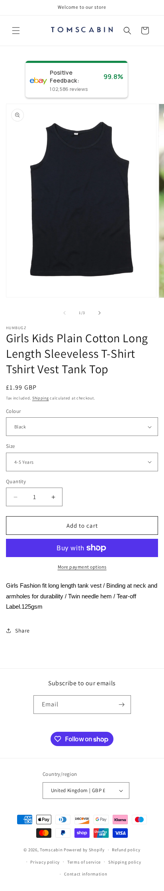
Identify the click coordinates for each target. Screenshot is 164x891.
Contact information (85, 874)
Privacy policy (45, 862)
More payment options (82, 567)
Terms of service (84, 862)
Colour (13, 411)
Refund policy (126, 849)
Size (10, 446)
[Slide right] (99, 313)
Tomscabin (51, 849)
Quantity (16, 481)
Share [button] (22, 630)
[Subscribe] (122, 704)
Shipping (40, 398)
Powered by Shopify (84, 849)
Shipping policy (124, 862)
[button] (16, 30)
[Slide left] (64, 313)
